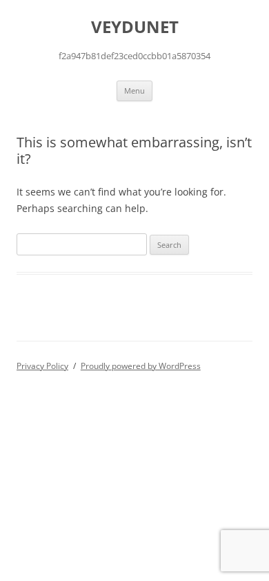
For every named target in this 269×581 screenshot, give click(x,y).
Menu (134, 90)
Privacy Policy (42, 366)
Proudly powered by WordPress (141, 366)
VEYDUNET (135, 27)
